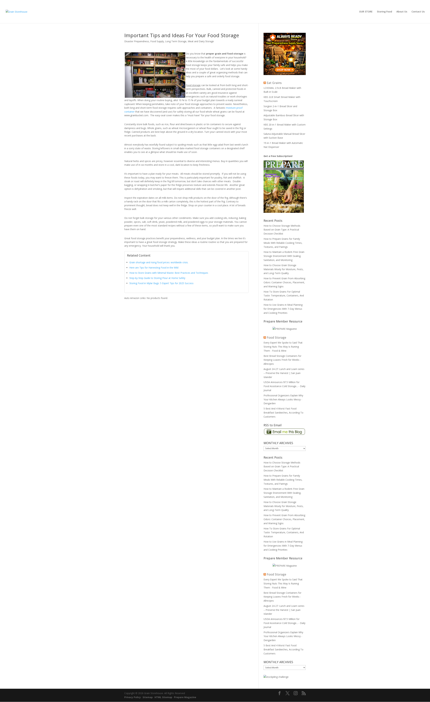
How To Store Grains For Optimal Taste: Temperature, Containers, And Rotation (284, 295)
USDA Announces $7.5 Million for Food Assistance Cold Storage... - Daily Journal (284, 386)
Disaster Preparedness (136, 41)
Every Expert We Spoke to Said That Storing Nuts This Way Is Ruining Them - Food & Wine (283, 346)
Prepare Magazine (185, 697)
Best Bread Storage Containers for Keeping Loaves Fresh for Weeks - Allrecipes (282, 360)
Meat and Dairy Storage (201, 41)
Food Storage (276, 337)
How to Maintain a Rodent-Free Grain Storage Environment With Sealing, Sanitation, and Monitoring (284, 256)
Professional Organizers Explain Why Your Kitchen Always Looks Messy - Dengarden (283, 399)
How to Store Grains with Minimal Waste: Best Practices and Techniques (168, 272)
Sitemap (148, 697)
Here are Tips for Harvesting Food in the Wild (153, 267)
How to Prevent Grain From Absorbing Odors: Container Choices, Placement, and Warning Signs (284, 282)
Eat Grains (274, 83)
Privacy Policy (132, 697)
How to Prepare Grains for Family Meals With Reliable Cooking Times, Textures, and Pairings (283, 242)
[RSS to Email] (285, 434)
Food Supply (157, 41)
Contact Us (418, 11)
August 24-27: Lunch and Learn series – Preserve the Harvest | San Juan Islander (284, 373)
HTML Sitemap (163, 697)
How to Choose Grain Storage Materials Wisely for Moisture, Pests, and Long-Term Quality (284, 269)
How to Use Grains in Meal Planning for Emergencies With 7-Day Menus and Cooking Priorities (283, 308)
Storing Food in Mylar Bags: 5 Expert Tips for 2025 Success (161, 283)
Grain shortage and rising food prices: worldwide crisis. (158, 262)
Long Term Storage (175, 41)
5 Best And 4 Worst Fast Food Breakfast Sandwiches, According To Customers (283, 412)
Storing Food (384, 11)
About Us (401, 11)
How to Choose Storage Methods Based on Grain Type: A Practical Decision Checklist (282, 229)
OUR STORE (366, 11)
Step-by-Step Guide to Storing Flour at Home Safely (157, 278)
